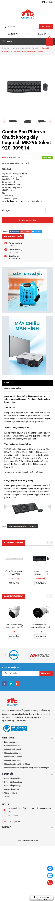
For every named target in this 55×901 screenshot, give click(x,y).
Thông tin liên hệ (10, 793)
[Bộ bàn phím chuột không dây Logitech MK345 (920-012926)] (41, 559)
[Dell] (13, 655)
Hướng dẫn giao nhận (12, 786)
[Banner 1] (27, 290)
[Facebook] (50, 868)
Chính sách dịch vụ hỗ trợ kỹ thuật (17, 764)
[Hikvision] (41, 655)
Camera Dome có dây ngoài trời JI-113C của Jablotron (14, 627)
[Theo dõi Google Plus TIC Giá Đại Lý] (17, 683)
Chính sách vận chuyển (13, 749)
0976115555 (13, 816)
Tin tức (6, 797)
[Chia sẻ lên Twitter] (36, 231)
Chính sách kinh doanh (13, 757)
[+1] (25, 231)
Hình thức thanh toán (12, 746)
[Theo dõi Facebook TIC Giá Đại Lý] (4, 683)
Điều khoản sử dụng (11, 742)
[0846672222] (50, 882)
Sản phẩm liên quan (13, 543)
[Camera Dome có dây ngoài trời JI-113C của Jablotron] (14, 612)
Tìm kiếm (46, 27)
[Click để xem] (27, 87)
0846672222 (14, 246)
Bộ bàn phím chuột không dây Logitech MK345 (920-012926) (40, 574)
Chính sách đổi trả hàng (13, 753)
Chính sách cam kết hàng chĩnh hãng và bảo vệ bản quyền (26, 768)
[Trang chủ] (27, 14)
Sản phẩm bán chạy (13, 596)
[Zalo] (50, 875)
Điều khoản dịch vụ (11, 789)
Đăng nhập (13, 34)
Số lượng (6, 211)
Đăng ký (42, 34)
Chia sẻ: (5, 231)
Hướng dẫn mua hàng (12, 778)
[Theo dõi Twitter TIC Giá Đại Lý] (10, 683)
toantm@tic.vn (15, 259)
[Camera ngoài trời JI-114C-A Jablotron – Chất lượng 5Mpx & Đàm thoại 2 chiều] (41, 612)
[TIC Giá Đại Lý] (12, 702)
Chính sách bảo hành (12, 760)
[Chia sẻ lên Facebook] (14, 231)
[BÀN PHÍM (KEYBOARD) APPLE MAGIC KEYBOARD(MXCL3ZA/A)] (14, 559)
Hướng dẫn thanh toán (13, 782)
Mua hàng (15, 583)
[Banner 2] (27, 345)
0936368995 (14, 252)
